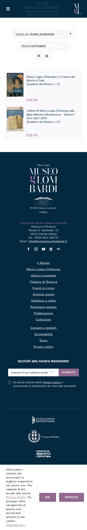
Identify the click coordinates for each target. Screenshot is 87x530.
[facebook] (28, 249)
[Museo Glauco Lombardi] (77, 5)
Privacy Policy (16, 497)
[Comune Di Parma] (43, 431)
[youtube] (43, 249)
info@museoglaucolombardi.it (48, 241)
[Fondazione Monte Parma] (43, 417)
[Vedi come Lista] (47, 56)
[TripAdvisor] (58, 248)
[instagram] (36, 249)
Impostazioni (15, 525)
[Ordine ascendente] (70, 34)
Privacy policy (52, 382)
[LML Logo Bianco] (43, 449)
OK (47, 497)
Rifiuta (71, 497)
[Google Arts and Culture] (51, 249)
